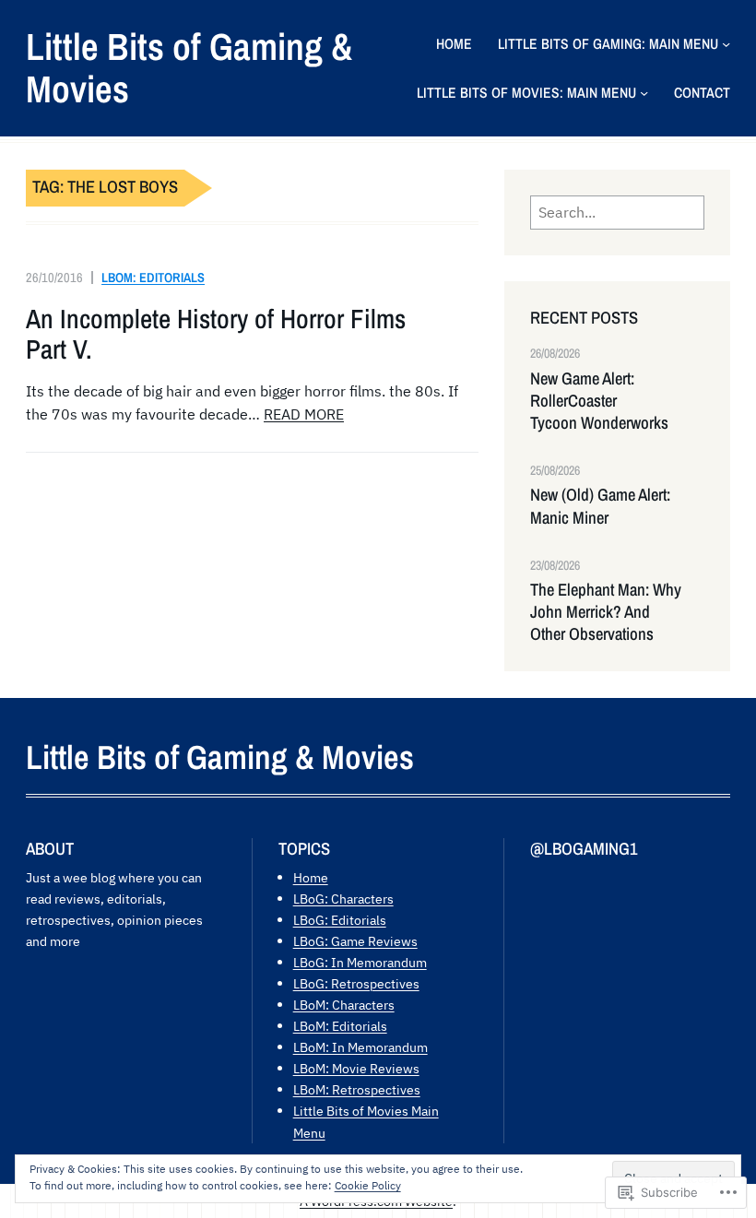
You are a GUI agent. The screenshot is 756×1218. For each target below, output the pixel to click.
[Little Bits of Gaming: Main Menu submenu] (726, 44)
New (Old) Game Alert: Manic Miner (600, 506)
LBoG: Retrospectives (356, 983)
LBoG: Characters (343, 898)
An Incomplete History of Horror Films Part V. (216, 334)
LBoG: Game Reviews (355, 941)
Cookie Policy (368, 1185)
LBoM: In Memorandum (360, 1047)
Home (310, 877)
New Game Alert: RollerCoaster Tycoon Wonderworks (599, 401)
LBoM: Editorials (153, 277)
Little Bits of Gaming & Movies (189, 67)
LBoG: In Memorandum (360, 962)
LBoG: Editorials (339, 919)
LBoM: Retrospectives (356, 1089)
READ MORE (304, 414)
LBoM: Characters (344, 1004)
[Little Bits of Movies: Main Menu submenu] (644, 93)
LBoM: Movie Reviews (356, 1068)
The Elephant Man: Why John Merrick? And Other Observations (605, 612)
